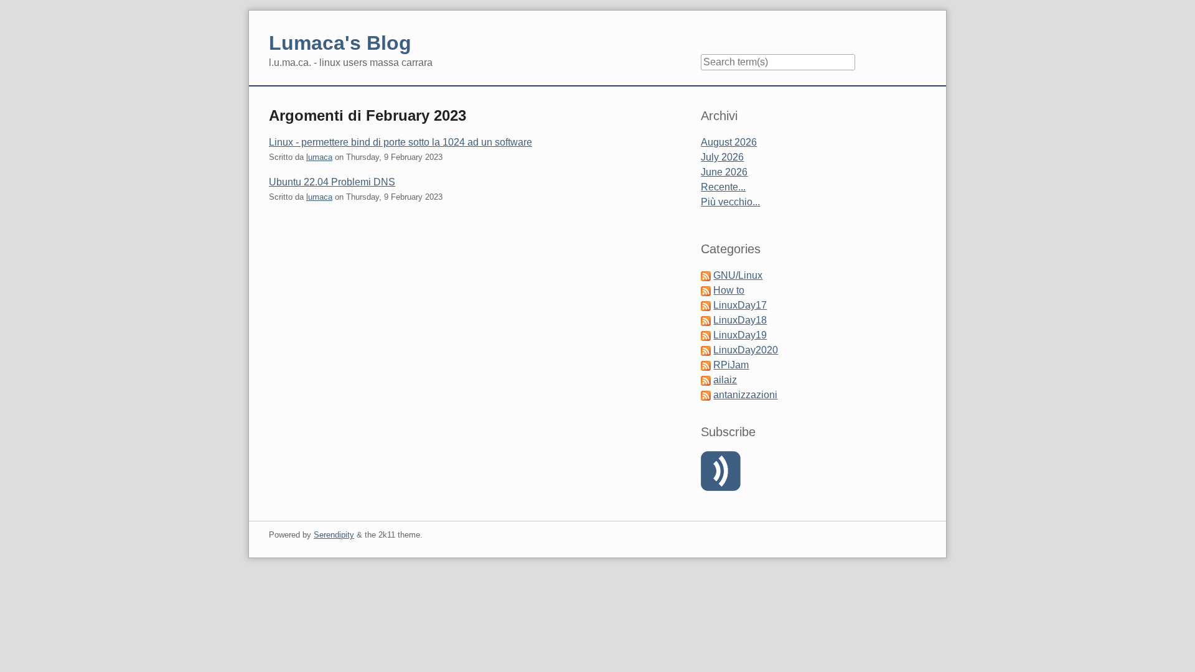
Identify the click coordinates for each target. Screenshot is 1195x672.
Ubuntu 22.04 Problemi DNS (332, 182)
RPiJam (731, 365)
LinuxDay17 (740, 305)
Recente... (723, 187)
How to (728, 290)
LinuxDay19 (740, 335)
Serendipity (334, 534)
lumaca (319, 157)
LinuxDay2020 (745, 350)
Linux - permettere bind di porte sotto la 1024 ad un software (400, 142)
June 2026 (724, 172)
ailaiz (725, 380)
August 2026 (729, 142)
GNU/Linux (737, 275)
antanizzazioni (745, 395)
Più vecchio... (730, 202)
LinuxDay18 (740, 320)
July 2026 (722, 157)
